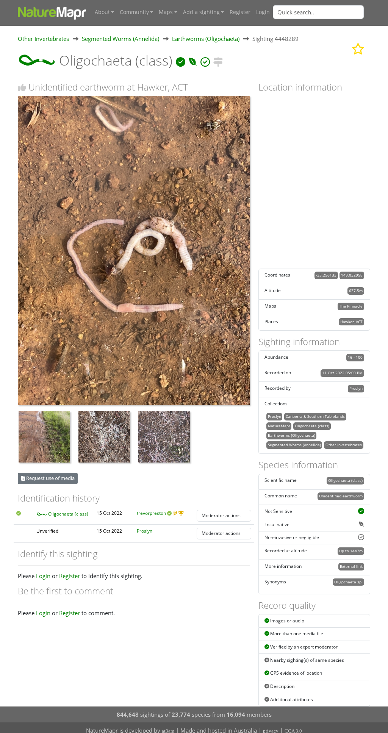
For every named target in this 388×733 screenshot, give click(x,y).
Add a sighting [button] (201, 12)
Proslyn (144, 531)
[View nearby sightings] (218, 60)
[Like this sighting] (22, 87)
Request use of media (50, 478)
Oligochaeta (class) (68, 514)
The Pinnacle (351, 306)
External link (351, 566)
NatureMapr (279, 425)
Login (263, 12)
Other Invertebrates (43, 38)
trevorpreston (151, 513)
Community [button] (134, 12)
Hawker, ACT (351, 321)
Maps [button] (166, 12)
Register (240, 12)
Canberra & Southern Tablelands (315, 416)
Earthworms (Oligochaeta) (205, 38)
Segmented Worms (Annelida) (120, 38)
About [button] (102, 12)
